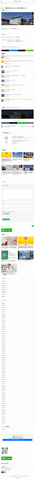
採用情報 (15, 476)
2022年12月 (4, 357)
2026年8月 (3, 303)
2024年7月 (3, 335)
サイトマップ (19, 476)
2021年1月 (3, 383)
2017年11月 (4, 414)
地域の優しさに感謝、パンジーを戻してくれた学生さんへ (13, 94)
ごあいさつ (7, 476)
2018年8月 (3, 409)
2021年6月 (3, 379)
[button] (5, 123)
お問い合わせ (23, 476)
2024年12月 (4, 327)
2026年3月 (3, 311)
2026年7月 (3, 305)
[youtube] (16, 143)
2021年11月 (4, 375)
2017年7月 (3, 418)
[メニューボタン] (1, 1)
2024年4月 (3, 340)
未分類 (4, 294)
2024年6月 (3, 337)
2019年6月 (3, 394)
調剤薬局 (18, 107)
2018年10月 (4, 405)
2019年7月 (3, 392)
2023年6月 (3, 353)
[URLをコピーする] (30, 123)
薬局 (15, 107)
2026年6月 (3, 307)
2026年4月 (3, 309)
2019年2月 (3, 398)
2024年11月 (4, 329)
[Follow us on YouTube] (4, 472)
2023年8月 (3, 348)
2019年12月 (4, 390)
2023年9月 (3, 346)
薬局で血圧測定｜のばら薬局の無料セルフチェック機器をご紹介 (14, 84)
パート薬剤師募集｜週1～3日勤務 (10, 89)
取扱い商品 (5, 285)
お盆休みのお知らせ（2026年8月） (10, 80)
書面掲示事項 (3, 429)
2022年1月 (3, 370)
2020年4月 (3, 388)
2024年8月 (3, 333)
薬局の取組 (11, 476)
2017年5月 (3, 422)
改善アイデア (5, 289)
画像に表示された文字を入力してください (9, 211)
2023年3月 (3, 355)
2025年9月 (3, 318)
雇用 (4, 296)
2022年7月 (3, 361)
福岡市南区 (9, 107)
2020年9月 (3, 385)
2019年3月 (3, 396)
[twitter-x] (12, 143)
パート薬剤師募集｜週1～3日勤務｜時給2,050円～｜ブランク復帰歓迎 (15, 75)
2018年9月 (3, 407)
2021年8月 (3, 377)
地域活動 (5, 287)
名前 (3, 200)
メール (4, 204)
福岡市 (7, 107)
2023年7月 (3, 351)
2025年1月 (3, 324)
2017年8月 (3, 416)
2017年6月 (3, 420)
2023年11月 (4, 344)
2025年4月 (3, 322)
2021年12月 (4, 372)
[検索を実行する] (33, 226)
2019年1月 (3, 401)
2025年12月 (4, 316)
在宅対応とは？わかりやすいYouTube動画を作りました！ (13, 65)
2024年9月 (3, 331)
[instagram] (14, 143)
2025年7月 (3, 320)
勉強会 (4, 283)
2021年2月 (3, 381)
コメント (4, 188)
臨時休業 (13, 107)
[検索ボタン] (34, 1)
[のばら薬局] (17, 1)
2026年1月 (3, 314)
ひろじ (6, 141)
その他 (3, 10)
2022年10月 (4, 359)
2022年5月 (3, 366)
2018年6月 (3, 412)
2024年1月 (3, 342)
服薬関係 (5, 292)
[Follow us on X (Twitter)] (2, 472)
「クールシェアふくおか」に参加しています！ (11, 70)
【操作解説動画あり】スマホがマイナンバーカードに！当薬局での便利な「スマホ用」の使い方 (18, 99)
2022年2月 (3, 368)
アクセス (27, 476)
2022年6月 (3, 364)
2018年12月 (4, 403)
